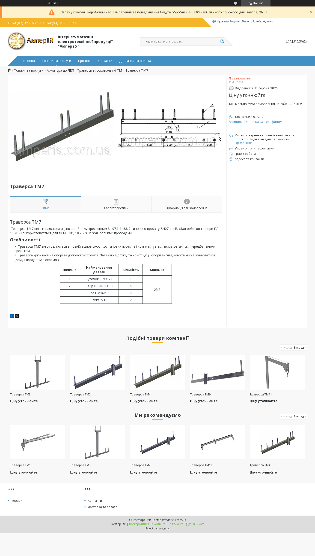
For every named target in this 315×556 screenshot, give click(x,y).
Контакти (104, 60)
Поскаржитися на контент (147, 524)
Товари (17, 500)
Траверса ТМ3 (20, 394)
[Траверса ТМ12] (217, 442)
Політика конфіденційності (186, 524)
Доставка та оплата (135, 60)
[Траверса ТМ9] (217, 372)
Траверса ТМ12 (201, 465)
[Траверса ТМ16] (37, 442)
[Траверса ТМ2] (97, 372)
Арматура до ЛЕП (60, 70)
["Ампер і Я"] (31, 41)
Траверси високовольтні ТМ (99, 70)
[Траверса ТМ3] (37, 372)
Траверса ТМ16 (21, 465)
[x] (17, 316)
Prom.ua (180, 520)
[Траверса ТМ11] (277, 372)
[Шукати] (222, 41)
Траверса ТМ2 (80, 394)
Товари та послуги (56, 60)
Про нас (84, 60)
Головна (28, 60)
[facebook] (12, 316)
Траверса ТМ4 (140, 394)
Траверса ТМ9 (200, 394)
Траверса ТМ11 (261, 394)
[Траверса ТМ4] (157, 372)
